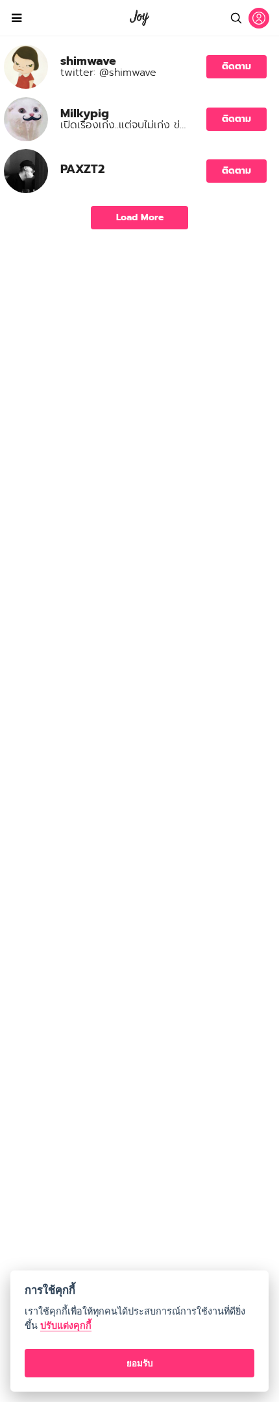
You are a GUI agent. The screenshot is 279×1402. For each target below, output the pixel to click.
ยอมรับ (140, 1363)
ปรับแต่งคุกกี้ (65, 1325)
